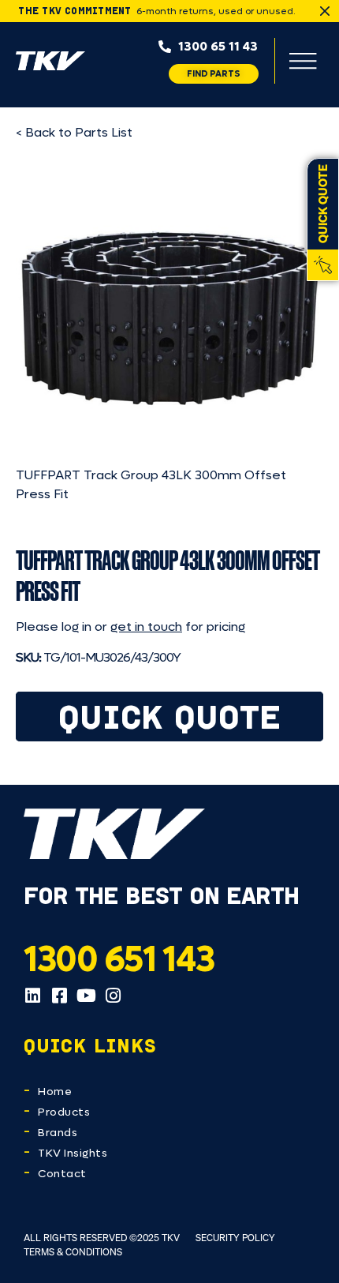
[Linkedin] (32, 995)
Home (55, 1091)
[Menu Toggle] (302, 61)
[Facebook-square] (59, 995)
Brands (57, 1132)
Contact (62, 1173)
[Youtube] (86, 995)
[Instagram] (112, 995)
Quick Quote (169, 716)
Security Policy (235, 1238)
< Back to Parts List (74, 132)
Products (64, 1112)
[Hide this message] (325, 11)
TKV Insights (72, 1153)
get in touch (146, 626)
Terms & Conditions (73, 1252)
